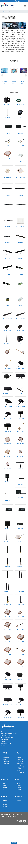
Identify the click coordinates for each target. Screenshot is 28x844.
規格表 (18, 784)
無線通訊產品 (6, 757)
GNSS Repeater (20, 771)
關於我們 (5, 800)
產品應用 (19, 787)
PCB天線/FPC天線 (21, 767)
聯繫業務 (5, 787)
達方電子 (19, 800)
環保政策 (5, 804)
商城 (4, 784)
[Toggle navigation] (25, 6)
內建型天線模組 (20, 763)
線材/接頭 (19, 769)
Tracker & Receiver (21, 772)
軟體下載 (19, 786)
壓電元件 (5, 759)
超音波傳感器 (6, 761)
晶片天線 (19, 757)
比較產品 (14, 842)
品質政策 (5, 806)
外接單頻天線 (20, 761)
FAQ (3, 789)
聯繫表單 (4, 745)
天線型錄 (19, 789)
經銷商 (4, 786)
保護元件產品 (6, 763)
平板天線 (19, 765)
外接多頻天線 (20, 759)
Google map (10, 737)
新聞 (4, 802)
